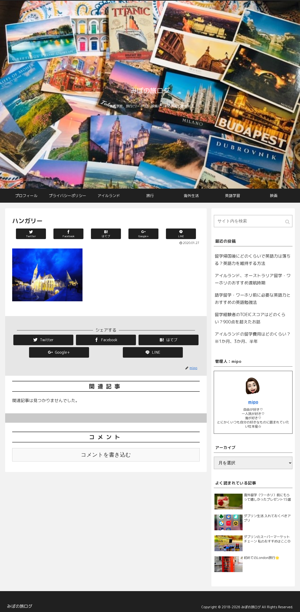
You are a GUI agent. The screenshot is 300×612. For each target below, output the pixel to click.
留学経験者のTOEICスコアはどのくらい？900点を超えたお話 (250, 318)
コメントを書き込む (106, 455)
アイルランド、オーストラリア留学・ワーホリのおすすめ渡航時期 (253, 279)
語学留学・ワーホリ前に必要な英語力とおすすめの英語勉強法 (253, 299)
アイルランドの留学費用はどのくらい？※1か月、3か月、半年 (253, 338)
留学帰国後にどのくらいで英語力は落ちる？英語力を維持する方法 (253, 260)
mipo (253, 402)
